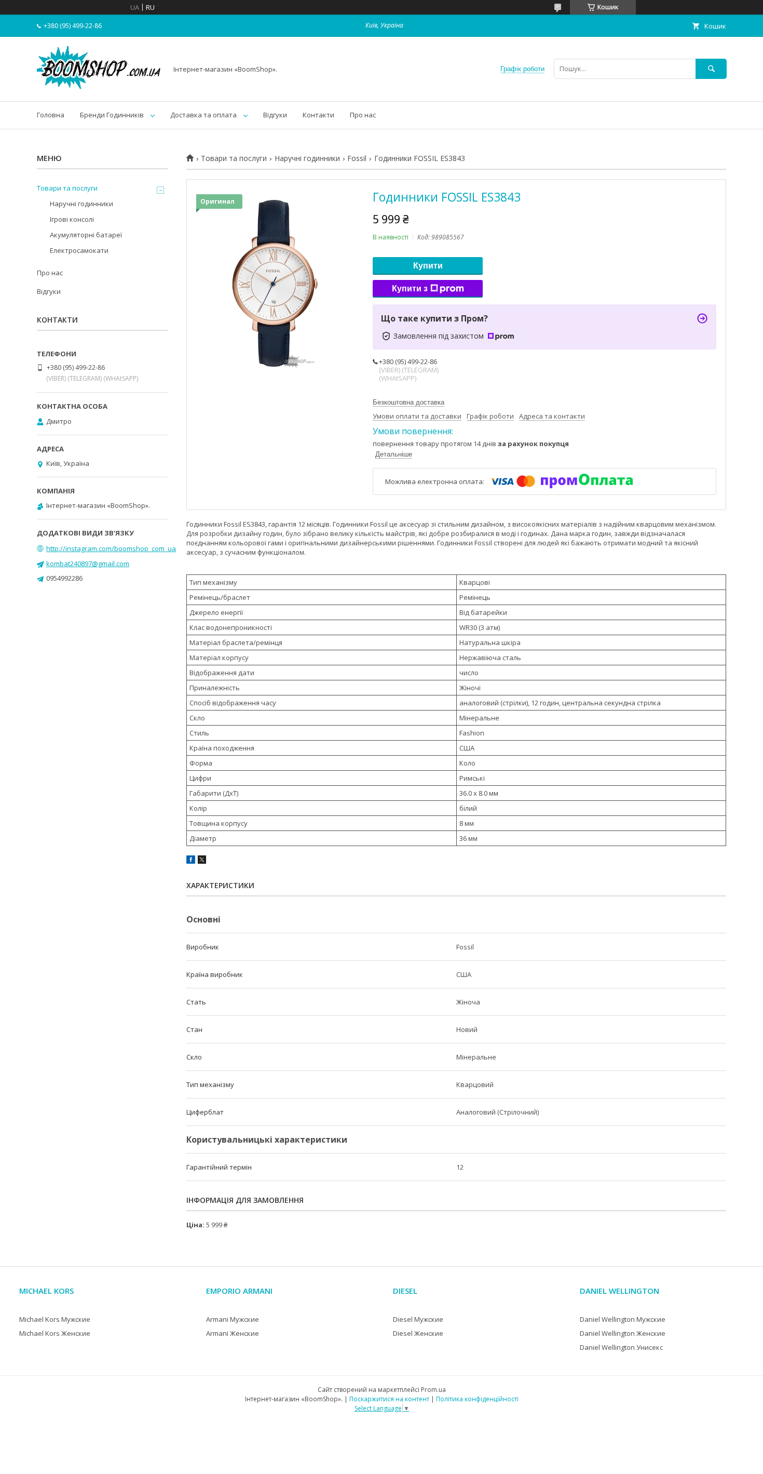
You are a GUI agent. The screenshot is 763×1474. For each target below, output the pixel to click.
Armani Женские (232, 1333)
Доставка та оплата (203, 114)
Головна (50, 114)
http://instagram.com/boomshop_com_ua (111, 548)
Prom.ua (433, 1389)
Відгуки (275, 114)
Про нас (363, 114)
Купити (428, 265)
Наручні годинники (307, 158)
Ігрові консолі (72, 219)
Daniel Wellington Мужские (622, 1319)
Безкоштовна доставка (408, 402)
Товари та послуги (234, 158)
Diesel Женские (418, 1333)
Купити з (410, 288)
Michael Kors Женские (54, 1333)
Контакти (318, 114)
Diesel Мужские (418, 1319)
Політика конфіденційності (477, 1399)
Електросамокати (79, 250)
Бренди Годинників (112, 114)
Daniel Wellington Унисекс (621, 1347)
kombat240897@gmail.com (87, 563)
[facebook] (190, 861)
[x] (202, 861)
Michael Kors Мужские (54, 1319)
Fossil (356, 158)
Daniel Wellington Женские (622, 1333)
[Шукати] (711, 69)
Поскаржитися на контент (389, 1399)
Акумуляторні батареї (86, 234)
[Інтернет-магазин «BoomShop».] (99, 87)
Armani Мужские (232, 1319)
